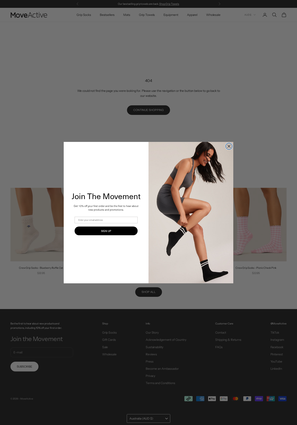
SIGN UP (106, 231)
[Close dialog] (229, 146)
